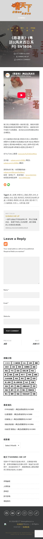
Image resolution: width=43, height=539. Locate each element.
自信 (11, 198)
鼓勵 (34, 394)
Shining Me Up (23, 57)
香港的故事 (26, 394)
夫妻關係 (27, 367)
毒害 (29, 374)
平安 (12, 371)
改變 (16, 374)
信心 (24, 363)
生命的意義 (8, 378)
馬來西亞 (20, 198)
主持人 (15, 203)
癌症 (22, 378)
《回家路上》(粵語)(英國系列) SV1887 (18, 419)
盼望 (34, 378)
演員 (27, 203)
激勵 (35, 374)
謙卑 (12, 390)
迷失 (18, 390)
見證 (15, 198)
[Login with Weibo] (6, 244)
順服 (18, 394)
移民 (12, 386)
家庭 (6, 371)
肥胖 (30, 195)
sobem (7, 363)
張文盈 (21, 200)
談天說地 (7, 496)
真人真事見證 (18, 382)
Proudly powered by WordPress (18, 532)
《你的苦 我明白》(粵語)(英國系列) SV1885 (20, 429)
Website (7, 316)
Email (6, 303)
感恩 (10, 374)
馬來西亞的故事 (31, 198)
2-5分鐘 (12, 29)
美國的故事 (26, 386)
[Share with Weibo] (5, 184)
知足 (26, 382)
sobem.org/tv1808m (11, 163)
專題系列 (7, 501)
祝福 (6, 386)
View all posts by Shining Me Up (16, 228)
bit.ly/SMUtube (24, 178)
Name (6, 290)
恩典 (18, 371)
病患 (16, 378)
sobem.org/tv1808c (18, 160)
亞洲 (27, 29)
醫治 (23, 390)
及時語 (6, 491)
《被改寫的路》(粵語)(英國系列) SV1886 (19, 424)
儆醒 (36, 363)
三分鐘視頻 (8, 203)
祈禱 (32, 382)
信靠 (30, 363)
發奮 (28, 378)
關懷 (12, 394)
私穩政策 (26, 527)
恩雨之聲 (28, 200)
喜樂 (19, 367)
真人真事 (12, 195)
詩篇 (6, 390)
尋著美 (15, 200)
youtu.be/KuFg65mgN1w (27, 154)
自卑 (34, 195)
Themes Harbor (26, 534)
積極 (18, 386)
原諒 (13, 367)
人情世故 (7, 486)
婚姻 (34, 367)
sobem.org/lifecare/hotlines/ (14, 172)
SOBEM (20, 524)
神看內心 (20, 195)
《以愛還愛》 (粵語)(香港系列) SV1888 (18, 414)
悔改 (32, 371)
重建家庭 (31, 390)
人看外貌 (21, 203)
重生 (6, 394)
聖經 (26, 195)
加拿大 (7, 367)
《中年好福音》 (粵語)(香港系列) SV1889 (19, 409)
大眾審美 (9, 200)
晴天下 (22, 29)
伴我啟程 (33, 29)
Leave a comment (23, 60)
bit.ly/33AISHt (31, 175)
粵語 (17, 29)
